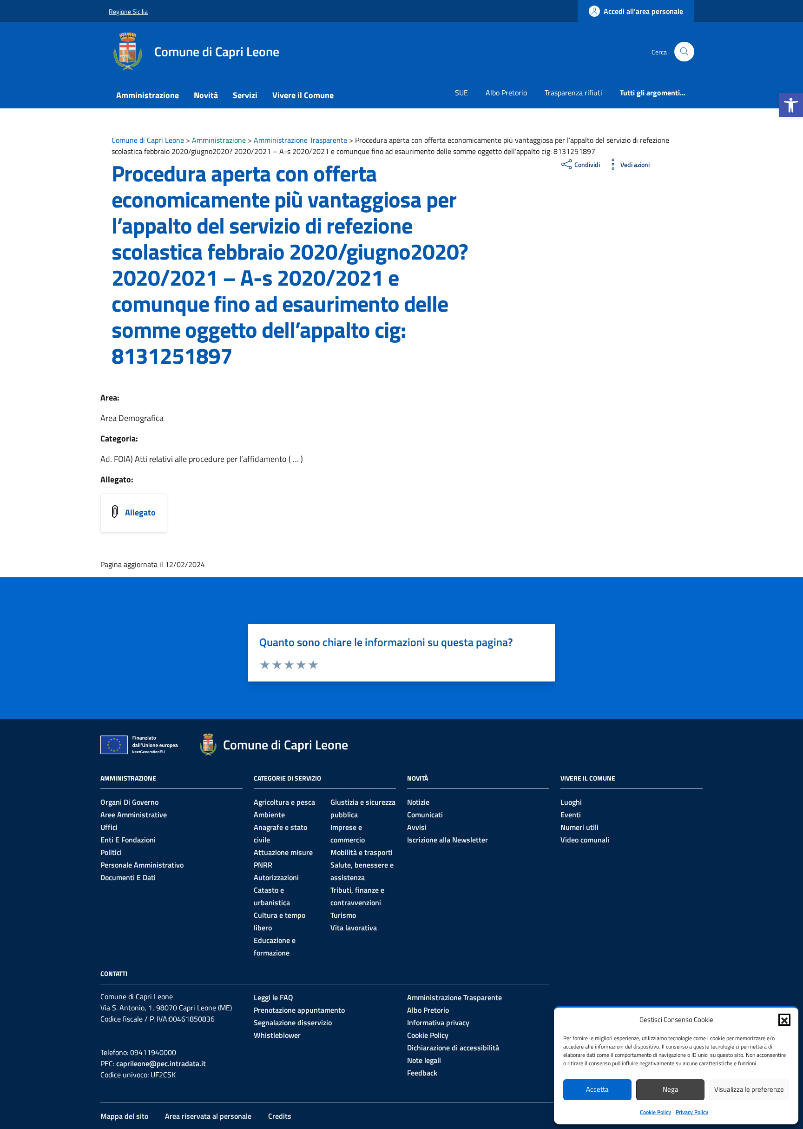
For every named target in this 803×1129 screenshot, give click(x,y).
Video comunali (584, 839)
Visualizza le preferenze (749, 1089)
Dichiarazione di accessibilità (453, 1047)
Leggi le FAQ (273, 997)
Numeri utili (579, 827)
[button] (791, 105)
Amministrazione (147, 95)
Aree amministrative (133, 814)
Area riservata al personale (208, 1116)
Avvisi (417, 827)
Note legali (424, 1060)
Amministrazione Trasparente (454, 997)
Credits (279, 1116)
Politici (111, 852)
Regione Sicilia (128, 11)
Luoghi (571, 802)
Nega (670, 1089)
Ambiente (269, 814)
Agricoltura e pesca (284, 802)
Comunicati (425, 814)
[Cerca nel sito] (684, 52)
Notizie (418, 802)
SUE (461, 92)
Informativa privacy (438, 1022)
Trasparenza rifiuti (573, 92)
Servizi (245, 95)
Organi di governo (129, 802)
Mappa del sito (124, 1116)
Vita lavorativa (353, 927)
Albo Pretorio (506, 92)
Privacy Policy (692, 1112)
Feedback (422, 1072)
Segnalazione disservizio (293, 1022)
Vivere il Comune (303, 95)
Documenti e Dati (128, 877)
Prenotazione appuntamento (299, 1009)
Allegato (140, 512)
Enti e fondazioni (128, 839)
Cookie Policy (655, 1112)
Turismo (343, 915)
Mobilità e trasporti (361, 852)
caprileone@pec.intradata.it (161, 1063)
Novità (206, 95)
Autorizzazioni (276, 877)
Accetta (597, 1089)
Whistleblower (277, 1035)
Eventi (570, 814)
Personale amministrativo (142, 864)
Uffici (109, 827)
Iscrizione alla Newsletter (447, 839)
